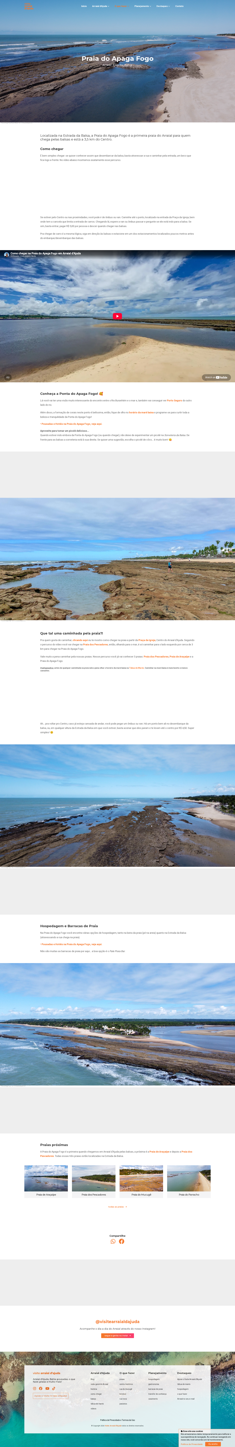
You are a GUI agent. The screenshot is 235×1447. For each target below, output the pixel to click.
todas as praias (116, 1207)
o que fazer (182, 1394)
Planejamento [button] (141, 6)
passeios (123, 1403)
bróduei (123, 1394)
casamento (153, 1398)
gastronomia (153, 1384)
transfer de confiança (157, 1394)
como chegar (96, 1394)
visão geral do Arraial (99, 1384)
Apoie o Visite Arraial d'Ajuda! (50, 1396)
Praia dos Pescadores (94, 1194)
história (94, 1389)
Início (84, 6)
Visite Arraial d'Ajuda (113, 1426)
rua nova (123, 1398)
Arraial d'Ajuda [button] (99, 6)
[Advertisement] (117, 189)
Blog (92, 1379)
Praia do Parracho (189, 1194)
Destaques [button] (162, 6)
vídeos (93, 1408)
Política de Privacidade (192, 1444)
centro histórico (126, 1384)
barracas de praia (155, 1389)
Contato (179, 6)
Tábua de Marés (136, 668)
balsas (93, 1398)
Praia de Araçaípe (46, 1194)
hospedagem (154, 1379)
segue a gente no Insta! (116, 1335)
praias (122, 1379)
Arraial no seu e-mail (185, 1398)
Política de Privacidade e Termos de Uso (117, 1420)
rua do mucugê (126, 1389)
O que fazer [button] (121, 6)
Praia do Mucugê (141, 1194)
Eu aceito (213, 1444)
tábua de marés (97, 1403)
